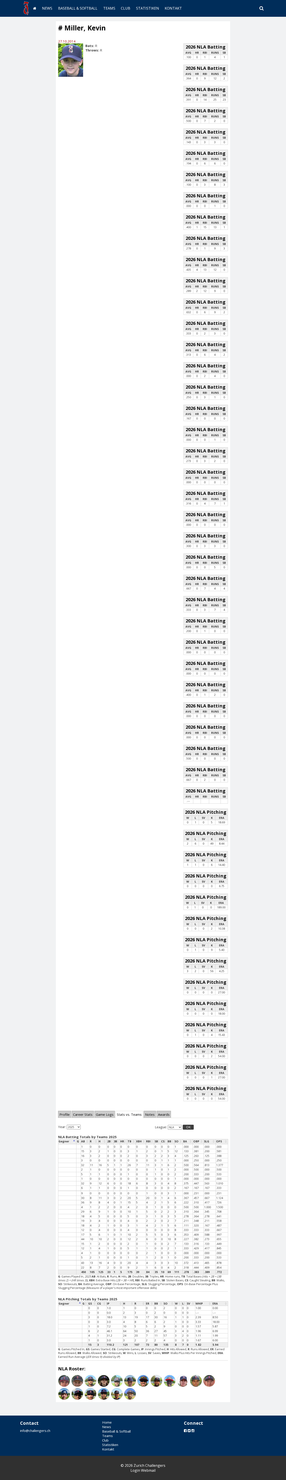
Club (125, 8)
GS (90, 1303)
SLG (206, 1141)
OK (188, 1127)
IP (108, 1303)
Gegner (64, 1141)
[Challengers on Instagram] (192, 1430)
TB (129, 1141)
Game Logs (105, 1114)
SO (177, 1141)
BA (185, 1141)
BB (169, 1141)
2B (109, 1141)
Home (107, 1422)
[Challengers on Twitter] (189, 1430)
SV (188, 1303)
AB (83, 1141)
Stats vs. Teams (129, 1114)
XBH (139, 1141)
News (47, 8)
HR (122, 1141)
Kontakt (173, 8)
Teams (109, 8)
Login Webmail (143, 1470)
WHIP (199, 1303)
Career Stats (83, 1114)
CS (162, 1141)
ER (147, 1303)
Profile (64, 1114)
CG (99, 1303)
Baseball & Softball (77, 8)
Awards (164, 1114)
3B (115, 1141)
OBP (196, 1141)
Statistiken (147, 8)
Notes (150, 1114)
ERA (215, 1303)
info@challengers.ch (35, 1430)
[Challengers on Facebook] (185, 1430)
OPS (219, 1141)
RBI (148, 1141)
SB (156, 1141)
